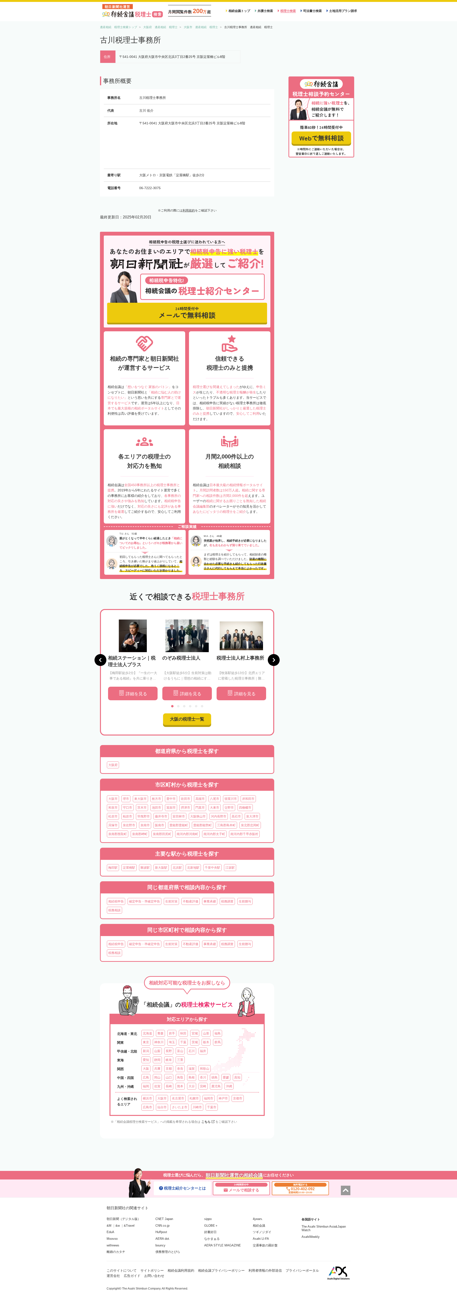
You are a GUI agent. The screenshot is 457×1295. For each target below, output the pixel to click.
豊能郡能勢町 (202, 825)
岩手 (172, 1033)
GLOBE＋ (211, 1225)
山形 (206, 1033)
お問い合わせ (154, 1276)
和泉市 (113, 807)
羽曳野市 (143, 816)
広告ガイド (132, 1276)
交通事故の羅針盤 (265, 1245)
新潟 (146, 1051)
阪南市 (159, 825)
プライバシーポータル (302, 1270)
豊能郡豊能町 (178, 825)
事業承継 (210, 901)
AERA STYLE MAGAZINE (222, 1245)
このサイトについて (122, 1270)
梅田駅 (113, 867)
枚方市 (156, 799)
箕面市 (171, 807)
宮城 (195, 1033)
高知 (237, 1077)
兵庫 (157, 1068)
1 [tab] (172, 706)
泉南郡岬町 (140, 834)
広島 (146, 1077)
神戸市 (223, 1098)
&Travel (129, 1225)
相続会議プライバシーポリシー (221, 1270)
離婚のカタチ (116, 1252)
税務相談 (114, 910)
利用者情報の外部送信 (265, 1270)
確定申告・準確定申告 (144, 901)
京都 (169, 1068)
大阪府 (113, 765)
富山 (180, 1051)
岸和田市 (248, 799)
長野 (169, 1051)
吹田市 (185, 799)
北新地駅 (193, 867)
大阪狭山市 (198, 816)
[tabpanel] (133, 660)
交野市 (229, 807)
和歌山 (204, 1068)
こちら (206, 1122)
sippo (208, 1219)
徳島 (214, 1077)
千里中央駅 (212, 867)
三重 (180, 1060)
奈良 (180, 1068)
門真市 (200, 807)
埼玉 (172, 1042)
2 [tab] (178, 706)
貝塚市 (113, 825)
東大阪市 (140, 799)
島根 (192, 1077)
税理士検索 (288, 11)
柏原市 (127, 816)
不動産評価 (190, 901)
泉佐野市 (129, 825)
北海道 (147, 1033)
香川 (203, 1077)
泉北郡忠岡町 (250, 825)
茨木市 (142, 807)
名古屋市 (178, 1098)
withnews (113, 1245)
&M (109, 1225)
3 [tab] (184, 706)
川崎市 (197, 1107)
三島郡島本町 (226, 825)
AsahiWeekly (311, 1237)
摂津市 (185, 807)
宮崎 (203, 1086)
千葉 (183, 1042)
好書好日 (210, 1232)
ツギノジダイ (262, 1232)
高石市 (236, 816)
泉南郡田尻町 (162, 834)
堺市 (126, 799)
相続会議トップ (239, 11)
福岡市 (208, 1098)
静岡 (157, 1060)
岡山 (157, 1077)
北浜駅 (177, 867)
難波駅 (145, 867)
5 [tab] (196, 706)
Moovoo (112, 1238)
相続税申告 (116, 901)
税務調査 (227, 901)
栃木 (206, 1042)
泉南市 (145, 825)
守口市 (127, 807)
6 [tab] (202, 706)
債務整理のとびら (167, 1252)
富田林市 (179, 816)
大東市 (214, 807)
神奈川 (159, 1042)
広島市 (147, 1107)
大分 (192, 1086)
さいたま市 (179, 1107)
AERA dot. (162, 1238)
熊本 (180, 1086)
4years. (258, 1219)
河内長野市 (218, 816)
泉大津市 (252, 816)
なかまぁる (212, 1238)
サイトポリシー (152, 1270)
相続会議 (259, 1225)
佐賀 (157, 1086)
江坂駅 (230, 867)
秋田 (183, 1033)
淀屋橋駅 (129, 867)
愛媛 (226, 1077)
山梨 (157, 1051)
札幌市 (194, 1098)
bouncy (160, 1245)
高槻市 (200, 799)
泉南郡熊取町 (117, 834)
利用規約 (189, 210)
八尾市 (214, 799)
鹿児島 (216, 1086)
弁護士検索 (265, 11)
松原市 (113, 816)
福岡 (146, 1086)
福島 (217, 1033)
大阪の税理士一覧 (187, 719)
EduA (110, 1232)
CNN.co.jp (162, 1225)
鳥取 (180, 1077)
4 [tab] (190, 706)
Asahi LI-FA (261, 1238)
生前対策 (171, 901)
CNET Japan (164, 1219)
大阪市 (113, 799)
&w (117, 1225)
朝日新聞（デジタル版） (124, 1219)
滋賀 (192, 1068)
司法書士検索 (312, 11)
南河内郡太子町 (214, 834)
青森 (160, 1033)
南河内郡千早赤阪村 (244, 834)
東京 (146, 1042)
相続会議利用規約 (181, 1270)
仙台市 (162, 1107)
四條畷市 (245, 807)
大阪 (146, 1068)
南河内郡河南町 (187, 834)
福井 (203, 1051)
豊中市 (171, 799)
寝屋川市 (230, 799)
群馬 (217, 1042)
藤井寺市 (161, 816)
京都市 (237, 1098)
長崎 (169, 1086)
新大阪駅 (161, 867)
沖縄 (229, 1086)
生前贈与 (245, 901)
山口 (169, 1077)
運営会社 (113, 1276)
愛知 (146, 1060)
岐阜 (169, 1060)
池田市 (156, 807)
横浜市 (147, 1098)
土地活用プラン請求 (343, 11)
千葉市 (211, 1107)
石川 (192, 1051)
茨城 (195, 1042)
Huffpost (161, 1232)
